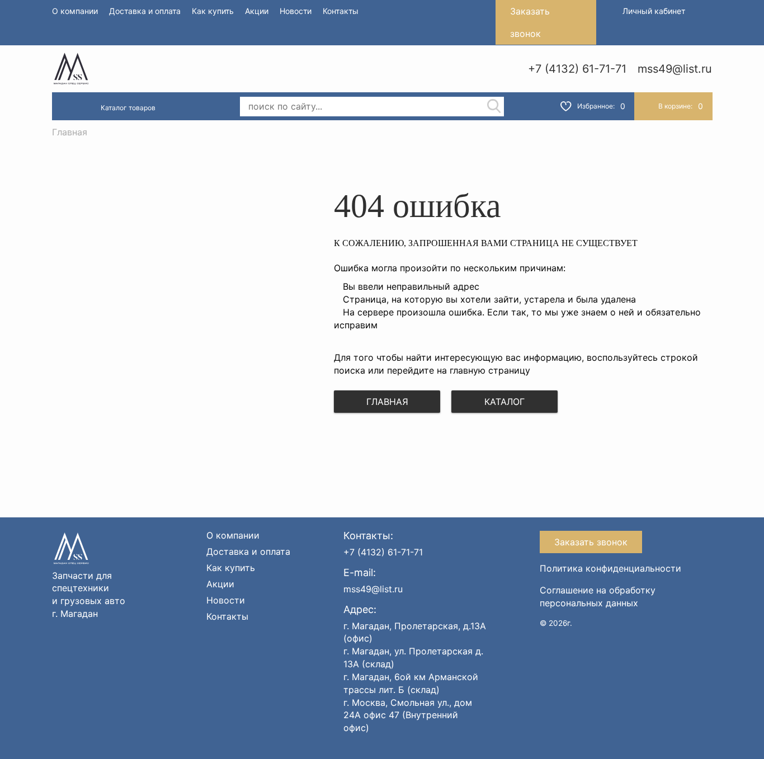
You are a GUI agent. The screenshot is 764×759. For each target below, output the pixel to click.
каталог (504, 401)
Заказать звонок (530, 22)
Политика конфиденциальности (610, 568)
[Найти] (494, 107)
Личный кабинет (653, 11)
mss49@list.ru (675, 69)
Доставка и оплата (145, 11)
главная (387, 401)
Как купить (213, 11)
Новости (296, 11)
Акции (256, 11)
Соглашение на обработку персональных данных (597, 596)
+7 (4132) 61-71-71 (577, 69)
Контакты (341, 11)
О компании (75, 11)
